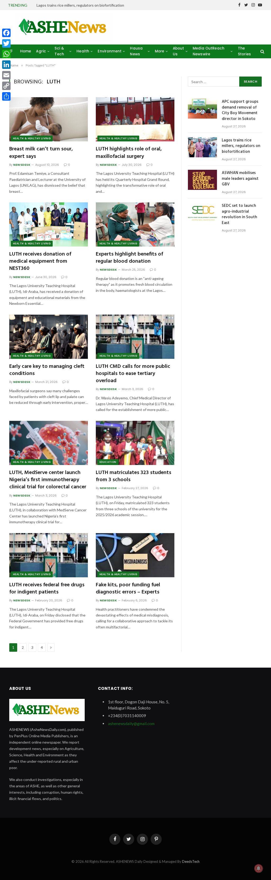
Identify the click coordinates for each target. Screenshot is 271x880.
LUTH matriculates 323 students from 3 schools (133, 476)
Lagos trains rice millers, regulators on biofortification (80, 5)
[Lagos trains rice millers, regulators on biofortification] (202, 147)
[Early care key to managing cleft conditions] (48, 337)
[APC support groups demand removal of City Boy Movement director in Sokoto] (202, 109)
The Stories (244, 51)
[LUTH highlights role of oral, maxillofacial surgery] (135, 119)
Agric (41, 51)
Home (25, 51)
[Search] (261, 51)
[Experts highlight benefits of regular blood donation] (135, 224)
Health (82, 51)
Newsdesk (21, 165)
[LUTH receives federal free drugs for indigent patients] (48, 555)
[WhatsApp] (6, 54)
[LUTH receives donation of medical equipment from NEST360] (48, 224)
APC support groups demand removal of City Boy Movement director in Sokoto (240, 110)
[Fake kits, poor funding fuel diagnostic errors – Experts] (135, 555)
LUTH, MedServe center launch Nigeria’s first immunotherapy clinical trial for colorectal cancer (47, 480)
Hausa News (136, 51)
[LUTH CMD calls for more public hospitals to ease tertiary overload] (135, 337)
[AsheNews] (64, 27)
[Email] (6, 75)
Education (108, 462)
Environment (109, 51)
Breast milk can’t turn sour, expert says (41, 153)
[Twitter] (6, 43)
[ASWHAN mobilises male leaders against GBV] (202, 180)
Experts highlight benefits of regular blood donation (129, 258)
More (159, 51)
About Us (178, 51)
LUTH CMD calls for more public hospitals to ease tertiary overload (133, 374)
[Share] (6, 96)
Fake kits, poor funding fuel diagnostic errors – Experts (128, 589)
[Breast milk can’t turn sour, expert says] (48, 119)
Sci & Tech (59, 51)
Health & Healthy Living (32, 138)
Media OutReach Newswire (208, 51)
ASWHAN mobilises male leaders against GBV (240, 178)
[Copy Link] (6, 86)
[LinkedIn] (6, 64)
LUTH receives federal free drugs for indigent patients (46, 589)
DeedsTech (191, 861)
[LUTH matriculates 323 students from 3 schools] (135, 443)
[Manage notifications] (258, 868)
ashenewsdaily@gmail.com (131, 723)
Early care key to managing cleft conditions (46, 370)
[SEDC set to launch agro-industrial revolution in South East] (202, 213)
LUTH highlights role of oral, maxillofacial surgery (129, 153)
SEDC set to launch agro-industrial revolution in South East (239, 214)
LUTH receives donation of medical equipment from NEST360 (40, 262)
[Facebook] (6, 33)
